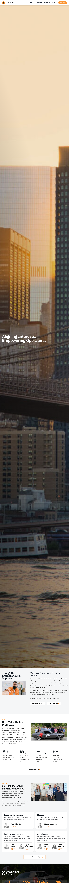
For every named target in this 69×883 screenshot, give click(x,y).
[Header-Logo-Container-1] (9, 2)
